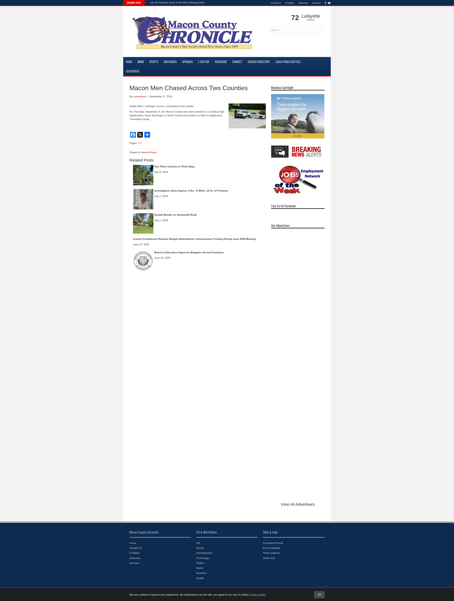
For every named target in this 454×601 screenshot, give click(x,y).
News (141, 62)
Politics (200, 563)
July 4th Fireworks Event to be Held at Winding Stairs (177, 2)
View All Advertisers (298, 504)
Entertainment (204, 552)
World (199, 568)
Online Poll (269, 558)
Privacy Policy (258, 594)
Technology (202, 558)
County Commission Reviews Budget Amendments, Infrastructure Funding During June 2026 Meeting (194, 238)
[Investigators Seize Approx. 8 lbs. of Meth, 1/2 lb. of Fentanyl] (143, 199)
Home (129, 62)
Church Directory (259, 62)
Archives (316, 3)
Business (201, 573)
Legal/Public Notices (288, 62)
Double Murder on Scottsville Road (175, 214)
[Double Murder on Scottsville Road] (143, 223)
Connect (237, 62)
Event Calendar (271, 548)
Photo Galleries (271, 552)
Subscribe (303, 3)
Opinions (187, 62)
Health (200, 578)
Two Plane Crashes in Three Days (174, 166)
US (198, 543)
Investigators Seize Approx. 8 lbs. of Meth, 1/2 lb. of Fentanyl (191, 190)
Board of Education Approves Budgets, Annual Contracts (189, 252)
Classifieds (132, 71)
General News (149, 152)
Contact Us (276, 3)
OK (319, 594)
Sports (153, 62)
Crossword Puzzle (273, 543)
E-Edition (289, 3)
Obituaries (170, 62)
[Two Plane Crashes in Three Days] (143, 174)
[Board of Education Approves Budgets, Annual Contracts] (143, 260)
